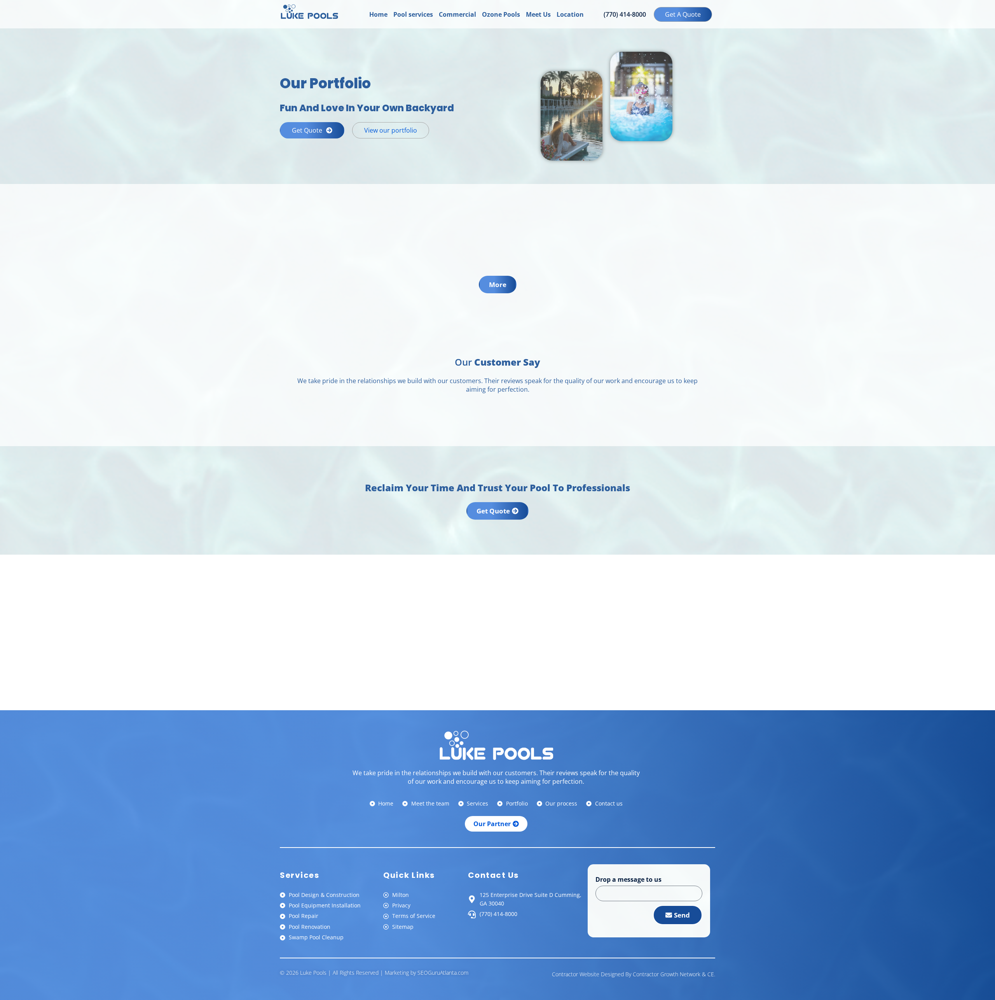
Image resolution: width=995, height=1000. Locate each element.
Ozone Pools (501, 14)
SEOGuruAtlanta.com (442, 972)
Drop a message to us (628, 880)
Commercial (457, 14)
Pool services (413, 14)
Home (378, 14)
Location (570, 14)
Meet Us (538, 14)
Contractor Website (575, 974)
